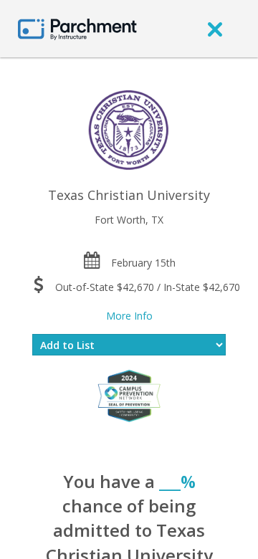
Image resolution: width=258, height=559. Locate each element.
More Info (129, 315)
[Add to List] (129, 344)
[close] (215, 28)
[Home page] (77, 28)
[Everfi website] (129, 394)
